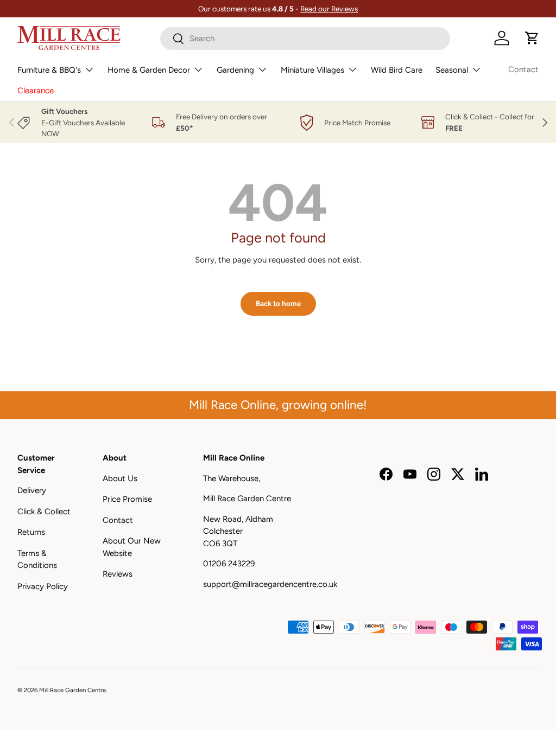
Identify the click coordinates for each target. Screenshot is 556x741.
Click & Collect (44, 511)
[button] (532, 38)
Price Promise (127, 499)
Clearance (35, 90)
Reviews (117, 574)
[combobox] (305, 38)
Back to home (278, 303)
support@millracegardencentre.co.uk (270, 584)
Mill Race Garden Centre (72, 690)
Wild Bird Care (396, 70)
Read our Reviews (329, 8)
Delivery (31, 490)
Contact (523, 69)
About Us (120, 478)
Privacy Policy (42, 586)
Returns (31, 532)
